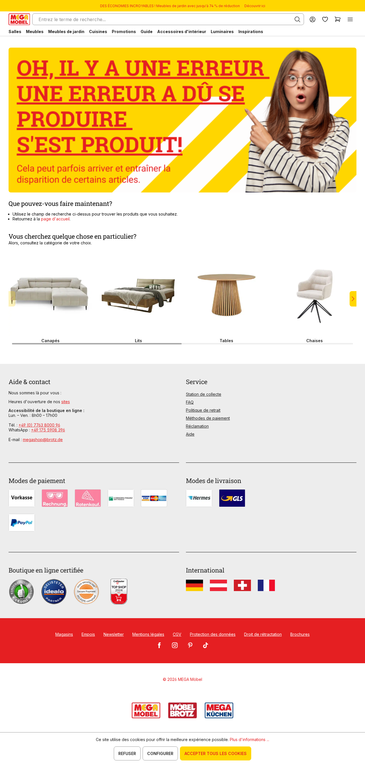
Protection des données (213, 634)
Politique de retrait (203, 410)
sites (65, 401)
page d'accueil (55, 218)
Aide (190, 434)
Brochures (300, 634)
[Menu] (350, 19)
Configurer (160, 753)
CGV (177, 634)
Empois (88, 634)
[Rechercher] (297, 19)
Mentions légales (148, 634)
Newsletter (114, 634)
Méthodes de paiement (208, 418)
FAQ (190, 402)
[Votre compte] (312, 19)
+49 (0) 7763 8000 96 (39, 425)
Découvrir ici (254, 6)
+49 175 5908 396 (48, 429)
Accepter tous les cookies (215, 753)
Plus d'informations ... (249, 739)
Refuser (127, 753)
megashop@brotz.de (43, 439)
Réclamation (197, 426)
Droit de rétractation (263, 634)
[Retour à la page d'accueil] (19, 19)
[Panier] (337, 19)
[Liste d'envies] (325, 19)
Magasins (64, 634)
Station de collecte (203, 394)
